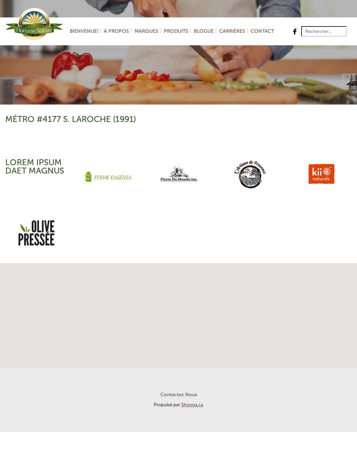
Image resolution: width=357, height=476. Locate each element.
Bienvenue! (84, 31)
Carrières (232, 31)
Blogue (204, 31)
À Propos (116, 31)
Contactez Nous (178, 395)
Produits (176, 31)
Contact (262, 31)
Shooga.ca (192, 404)
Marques (146, 31)
